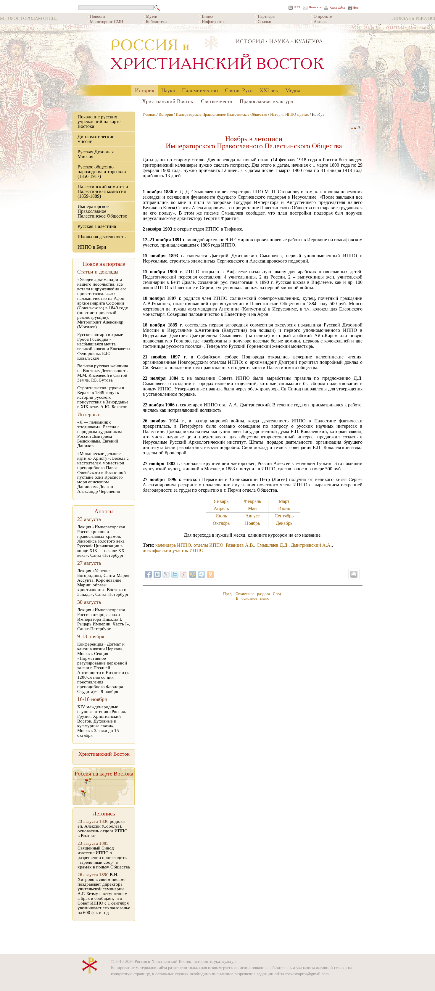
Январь (221, 501)
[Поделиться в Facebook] (148, 574)
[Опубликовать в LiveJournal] (166, 574)
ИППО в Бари (92, 247)
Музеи (151, 16)
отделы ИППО (208, 545)
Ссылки (264, 21)
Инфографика (214, 21)
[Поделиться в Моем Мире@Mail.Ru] (192, 574)
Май (252, 508)
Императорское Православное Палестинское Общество (102, 211)
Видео (207, 16)
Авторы (320, 21)
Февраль (252, 501)
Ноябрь (252, 523)
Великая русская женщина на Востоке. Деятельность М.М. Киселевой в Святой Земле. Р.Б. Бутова (102, 372)
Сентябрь (284, 515)
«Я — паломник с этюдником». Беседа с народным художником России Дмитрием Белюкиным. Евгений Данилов (99, 434)
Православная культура (266, 100)
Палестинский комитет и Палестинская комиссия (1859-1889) (103, 191)
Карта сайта (337, 8)
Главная (149, 114)
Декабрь (284, 523)
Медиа (292, 90)
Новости (97, 16)
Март (284, 501)
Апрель (221, 508)
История (144, 90)
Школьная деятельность (101, 236)
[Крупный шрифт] (355, 127)
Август (252, 515)
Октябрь (221, 523)
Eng (355, 8)
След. (277, 593)
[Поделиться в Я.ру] (183, 574)
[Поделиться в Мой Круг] (201, 574)
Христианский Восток (167, 100)
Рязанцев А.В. (240, 545)
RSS (297, 7)
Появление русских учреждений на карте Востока (99, 121)
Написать (315, 7)
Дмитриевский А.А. (311, 545)
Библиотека (156, 21)
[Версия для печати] (353, 574)
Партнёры (266, 16)
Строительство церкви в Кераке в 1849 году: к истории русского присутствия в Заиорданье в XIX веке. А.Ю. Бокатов (102, 397)
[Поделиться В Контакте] (157, 574)
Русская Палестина (97, 226)
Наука (168, 90)
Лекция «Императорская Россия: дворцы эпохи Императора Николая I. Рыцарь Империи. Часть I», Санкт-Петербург (103, 619)
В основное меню (252, 598)
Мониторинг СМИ (106, 21)
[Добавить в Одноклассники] (210, 574)
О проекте (323, 16)
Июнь (284, 508)
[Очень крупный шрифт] (359, 127)
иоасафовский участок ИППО (173, 550)
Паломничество (200, 90)
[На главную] (217, 54)
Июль (221, 515)
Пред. (228, 593)
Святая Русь (238, 90)
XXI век (269, 90)
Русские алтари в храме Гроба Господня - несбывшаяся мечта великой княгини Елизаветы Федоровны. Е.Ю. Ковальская (103, 346)
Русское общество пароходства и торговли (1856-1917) (102, 171)
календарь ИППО (173, 545)
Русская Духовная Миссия (96, 154)
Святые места (216, 100)
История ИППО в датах (289, 114)
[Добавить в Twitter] (174, 574)
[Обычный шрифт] (351, 127)
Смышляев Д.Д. (273, 545)
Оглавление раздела (253, 593)
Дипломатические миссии (96, 139)
